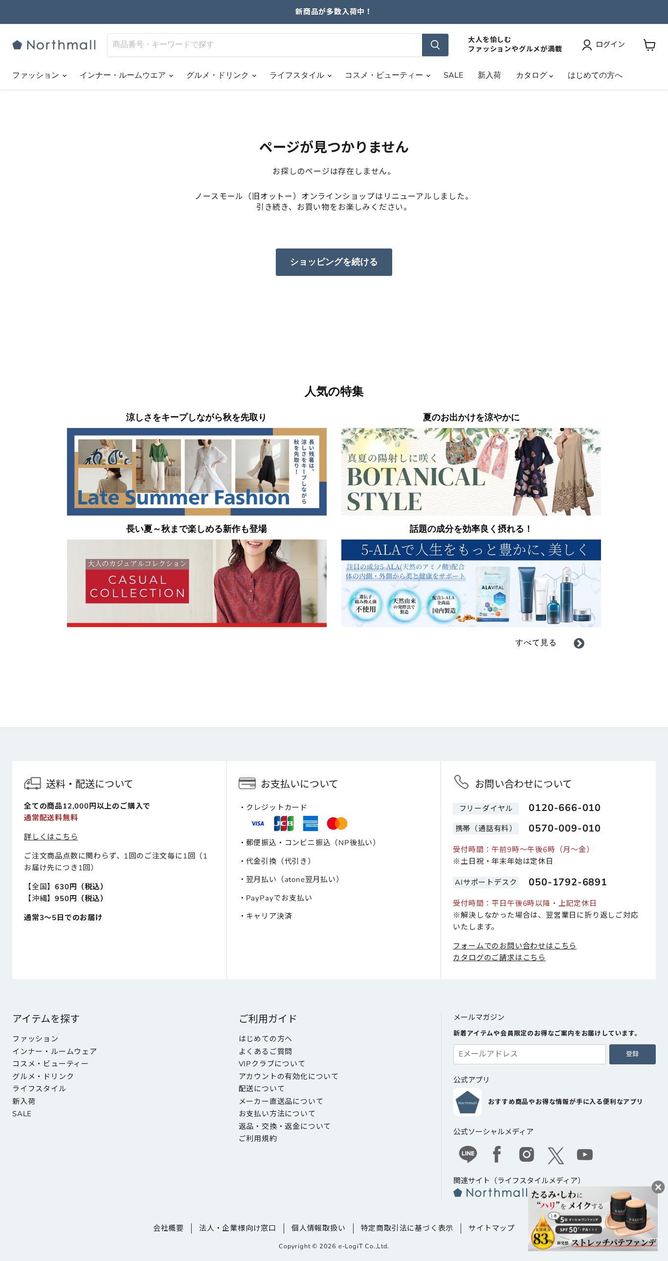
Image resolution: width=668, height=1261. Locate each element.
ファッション (36, 75)
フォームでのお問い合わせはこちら (515, 946)
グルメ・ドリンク (218, 75)
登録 (632, 1054)
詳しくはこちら (51, 837)
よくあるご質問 (266, 1052)
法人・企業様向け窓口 (237, 1228)
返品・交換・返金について (285, 1126)
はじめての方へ (595, 75)
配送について (262, 1089)
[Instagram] (526, 1156)
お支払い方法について (277, 1114)
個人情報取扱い (318, 1228)
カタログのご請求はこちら (499, 958)
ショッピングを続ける (334, 262)
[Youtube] (585, 1156)
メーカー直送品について (281, 1101)
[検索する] (435, 45)
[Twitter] (556, 1156)
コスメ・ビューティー (385, 75)
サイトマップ (491, 1228)
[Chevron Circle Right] (579, 645)
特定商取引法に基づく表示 (407, 1228)
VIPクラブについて (272, 1064)
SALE (453, 75)
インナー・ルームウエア (124, 75)
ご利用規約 (258, 1139)
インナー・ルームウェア (54, 1052)
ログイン (610, 44)
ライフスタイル (297, 75)
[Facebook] (497, 1156)
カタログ (532, 75)
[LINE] (468, 1156)
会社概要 (168, 1228)
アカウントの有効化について (289, 1076)
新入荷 (489, 75)
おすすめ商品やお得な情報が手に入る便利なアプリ (565, 1102)
